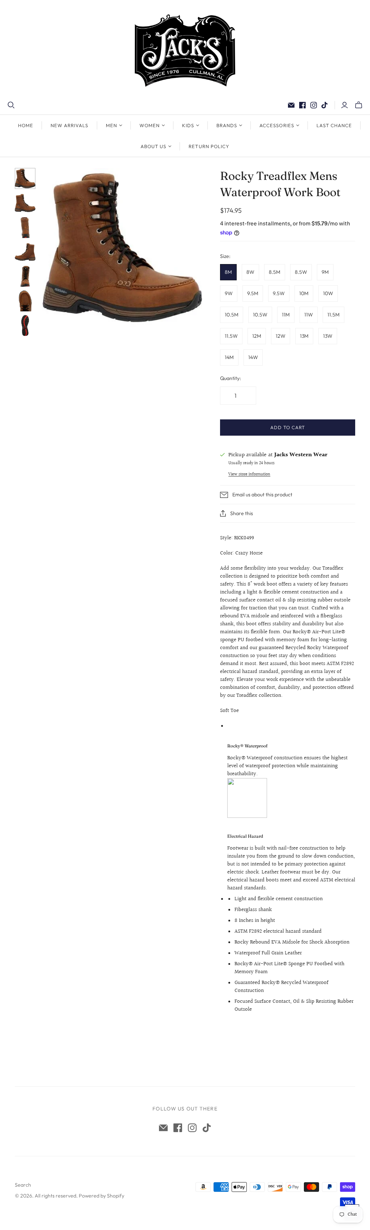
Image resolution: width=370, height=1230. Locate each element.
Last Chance (334, 125)
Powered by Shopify (101, 1195)
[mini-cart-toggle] (359, 105)
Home (25, 125)
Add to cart (287, 427)
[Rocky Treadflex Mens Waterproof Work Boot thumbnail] (25, 178)
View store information (249, 474)
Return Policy (209, 146)
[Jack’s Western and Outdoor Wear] (185, 50)
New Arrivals (69, 125)
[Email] (291, 105)
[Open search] (11, 105)
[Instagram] (313, 105)
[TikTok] (324, 105)
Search (23, 1185)
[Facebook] (302, 105)
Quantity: (230, 378)
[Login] (344, 105)
